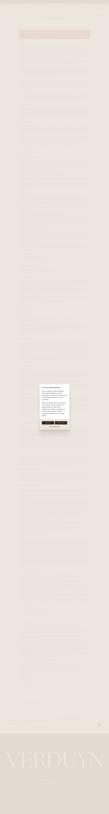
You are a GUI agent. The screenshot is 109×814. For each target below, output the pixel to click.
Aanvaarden (61, 422)
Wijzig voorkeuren (54, 426)
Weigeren (48, 422)
